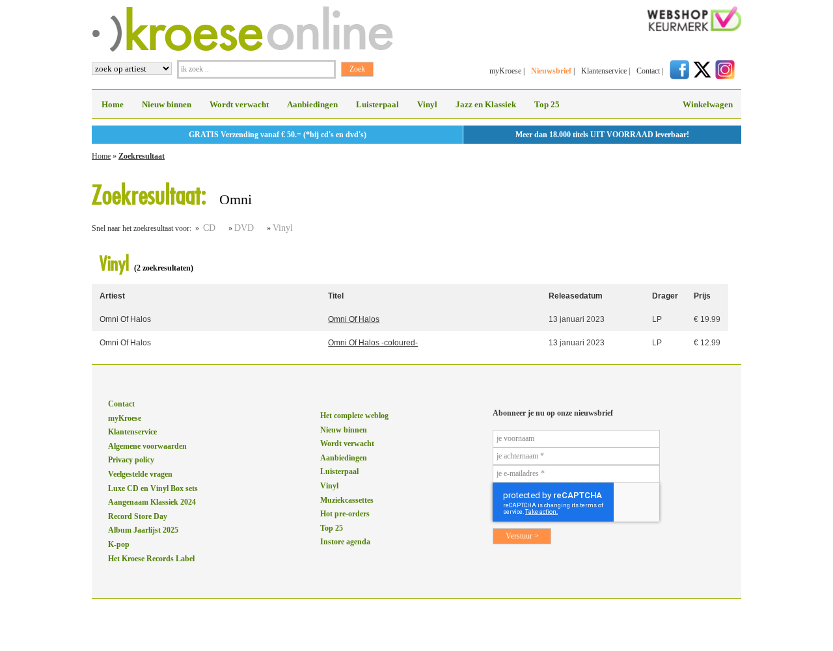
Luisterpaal (377, 104)
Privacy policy (131, 459)
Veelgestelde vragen (140, 474)
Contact (648, 70)
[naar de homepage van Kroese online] (242, 49)
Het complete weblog (354, 415)
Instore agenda (345, 541)
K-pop (119, 544)
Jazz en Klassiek (486, 104)
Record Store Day (137, 516)
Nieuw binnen (166, 104)
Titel (336, 295)
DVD (244, 228)
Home (113, 104)
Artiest (112, 295)
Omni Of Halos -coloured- (373, 342)
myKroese (505, 70)
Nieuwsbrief (551, 70)
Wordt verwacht (239, 104)
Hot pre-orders (345, 513)
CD (209, 228)
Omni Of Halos (125, 319)
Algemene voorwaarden (147, 446)
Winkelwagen (708, 104)
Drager (665, 295)
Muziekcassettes (347, 500)
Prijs (702, 295)
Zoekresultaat (141, 156)
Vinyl (427, 104)
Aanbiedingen (312, 104)
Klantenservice (604, 70)
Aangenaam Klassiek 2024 (152, 502)
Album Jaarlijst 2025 (143, 530)
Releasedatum (576, 295)
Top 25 (547, 104)
